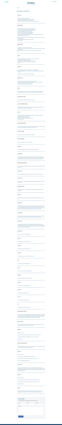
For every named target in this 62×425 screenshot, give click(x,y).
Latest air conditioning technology (23, 103)
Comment (20, 406)
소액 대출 (32, 134)
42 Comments (33, 4)
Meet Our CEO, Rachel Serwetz (22, 343)
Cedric (19, 88)
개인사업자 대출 (29, 142)
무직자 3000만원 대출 (21, 138)
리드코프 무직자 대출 (21, 131)
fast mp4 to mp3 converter (22, 96)
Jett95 (19, 55)
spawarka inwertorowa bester (22, 311)
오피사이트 (19, 245)
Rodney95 (19, 66)
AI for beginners (20, 153)
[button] (52, 1)
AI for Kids (19, 194)
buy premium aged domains (22, 123)
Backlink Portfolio (20, 44)
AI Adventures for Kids (21, 186)
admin (28, 4)
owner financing (20, 212)
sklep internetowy (20, 25)
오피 (33, 256)
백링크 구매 (28, 234)
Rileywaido (19, 329)
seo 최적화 (19, 146)
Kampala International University (22, 162)
